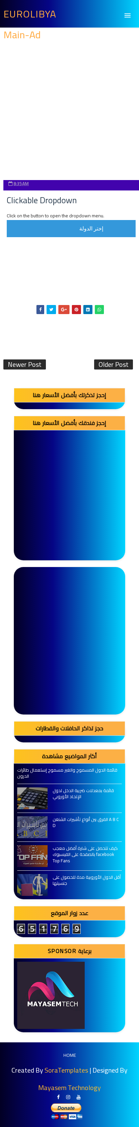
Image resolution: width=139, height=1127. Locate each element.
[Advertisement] (69, 111)
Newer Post (24, 364)
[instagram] (68, 1097)
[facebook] (58, 1097)
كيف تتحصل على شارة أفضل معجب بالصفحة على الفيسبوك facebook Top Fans (85, 854)
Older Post (114, 364)
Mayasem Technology (69, 1087)
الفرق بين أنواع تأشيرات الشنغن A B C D (86, 822)
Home (69, 1055)
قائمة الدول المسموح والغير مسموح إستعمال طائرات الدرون (67, 773)
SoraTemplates (66, 1070)
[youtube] (78, 1097)
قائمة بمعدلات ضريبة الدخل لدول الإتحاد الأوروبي (83, 793)
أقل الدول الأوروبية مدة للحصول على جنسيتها (87, 880)
